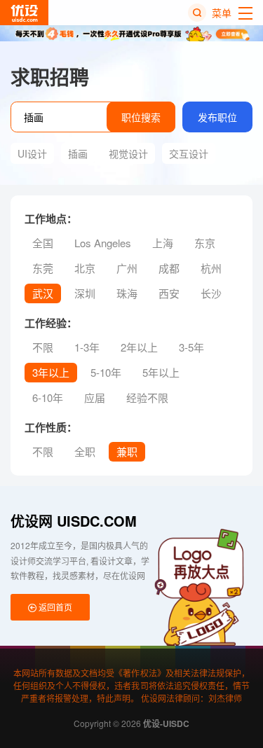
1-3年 (87, 347)
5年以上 (161, 372)
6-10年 (47, 397)
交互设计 (188, 153)
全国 (42, 242)
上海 (162, 242)
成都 (169, 268)
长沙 (211, 293)
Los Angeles (102, 242)
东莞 (42, 268)
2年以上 (139, 347)
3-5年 (191, 347)
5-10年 (105, 372)
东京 (204, 242)
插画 (78, 153)
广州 (126, 268)
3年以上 (50, 372)
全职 (84, 451)
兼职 (126, 451)
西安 (169, 293)
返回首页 (54, 607)
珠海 (126, 293)
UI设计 (32, 153)
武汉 (42, 293)
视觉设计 (128, 153)
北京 (84, 268)
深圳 (84, 293)
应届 (94, 397)
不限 (42, 347)
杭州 (211, 268)
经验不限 (147, 397)
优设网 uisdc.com (74, 521)
